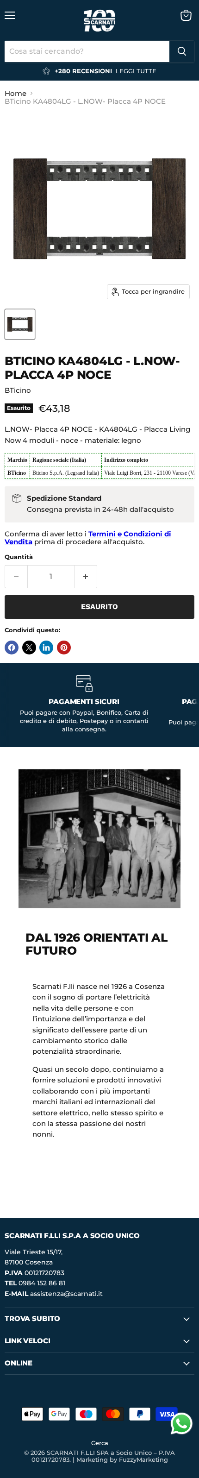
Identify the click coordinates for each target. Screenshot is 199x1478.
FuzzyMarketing (143, 1459)
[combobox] (87, 51)
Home (15, 93)
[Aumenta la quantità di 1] (86, 576)
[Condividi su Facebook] (12, 647)
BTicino (18, 390)
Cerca (99, 1443)
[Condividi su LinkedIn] (46, 647)
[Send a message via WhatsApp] (181, 1423)
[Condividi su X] (29, 647)
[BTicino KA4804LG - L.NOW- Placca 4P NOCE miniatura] (20, 324)
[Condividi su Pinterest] (64, 647)
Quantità (19, 556)
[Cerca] (181, 51)
